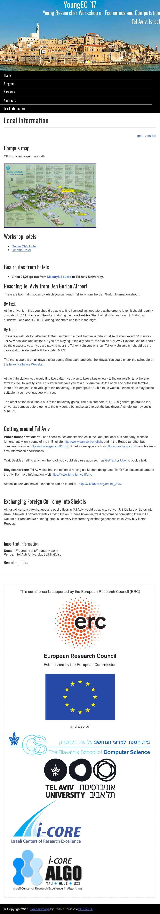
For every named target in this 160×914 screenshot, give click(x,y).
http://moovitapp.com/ (121, 446)
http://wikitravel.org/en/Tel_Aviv (100, 483)
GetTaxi (110, 460)
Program (9, 83)
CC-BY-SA (85, 909)
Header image (40, 909)
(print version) (146, 135)
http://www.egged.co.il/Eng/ (49, 446)
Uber (123, 460)
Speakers (9, 92)
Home (7, 75)
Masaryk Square (59, 276)
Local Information (14, 108)
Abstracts (10, 100)
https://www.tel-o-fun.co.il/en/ (71, 474)
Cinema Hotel (21, 250)
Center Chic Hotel (24, 246)
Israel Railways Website (25, 364)
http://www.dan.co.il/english (83, 441)
